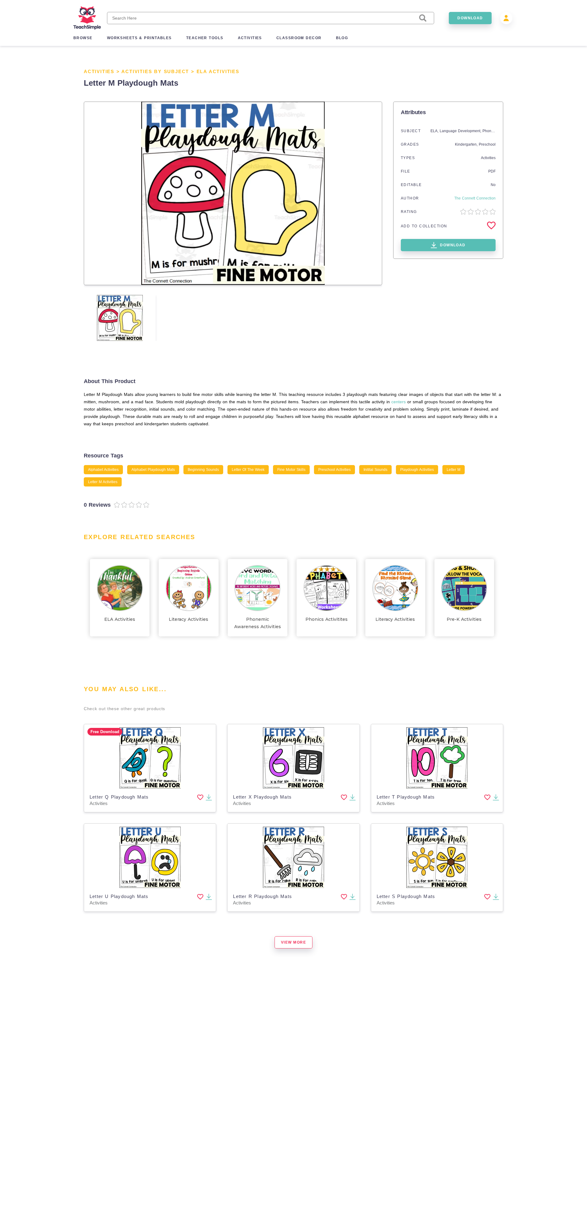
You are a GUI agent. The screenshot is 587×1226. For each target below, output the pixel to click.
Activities (99, 71)
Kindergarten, (467, 144)
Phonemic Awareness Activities (257, 623)
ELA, (435, 131)
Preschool (487, 144)
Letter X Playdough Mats (262, 796)
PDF (492, 171)
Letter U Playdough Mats (119, 896)
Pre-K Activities (464, 619)
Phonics (489, 131)
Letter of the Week (248, 470)
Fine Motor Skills (291, 470)
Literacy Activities (188, 619)
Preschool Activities (334, 470)
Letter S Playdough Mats (406, 896)
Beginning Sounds (203, 470)
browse (83, 38)
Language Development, (461, 131)
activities (250, 38)
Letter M (453, 470)
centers (398, 401)
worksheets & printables (139, 38)
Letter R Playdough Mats (262, 896)
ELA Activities (218, 71)
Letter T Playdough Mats (406, 796)
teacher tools (204, 38)
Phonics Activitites (326, 619)
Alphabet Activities (103, 470)
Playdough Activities (417, 470)
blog (342, 38)
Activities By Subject (155, 71)
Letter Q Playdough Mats (119, 796)
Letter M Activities (102, 482)
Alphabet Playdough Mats (153, 470)
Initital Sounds (375, 470)
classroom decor (299, 38)
